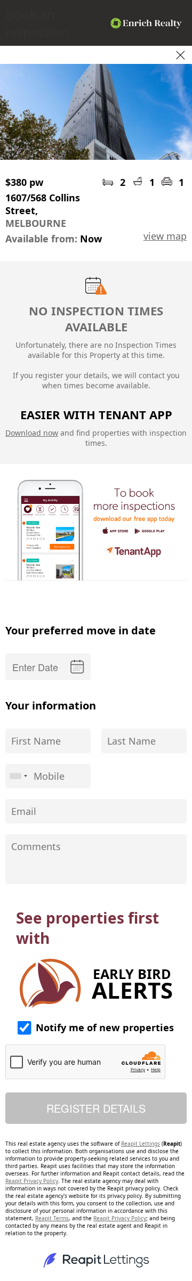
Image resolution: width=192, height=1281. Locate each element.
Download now (31, 433)
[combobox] (18, 776)
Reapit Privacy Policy (31, 1181)
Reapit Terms (52, 1218)
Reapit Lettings (140, 1143)
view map (165, 236)
